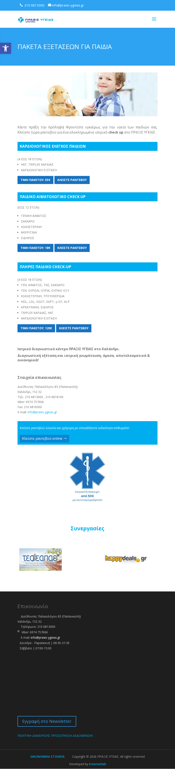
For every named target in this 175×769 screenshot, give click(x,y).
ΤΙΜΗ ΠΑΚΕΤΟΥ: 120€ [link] (36, 328)
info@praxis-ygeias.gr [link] (45, 637)
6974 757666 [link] (35, 402)
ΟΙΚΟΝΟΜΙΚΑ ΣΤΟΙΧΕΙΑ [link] (47, 756)
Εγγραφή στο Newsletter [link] (46, 721)
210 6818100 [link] (54, 397)
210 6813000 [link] (34, 397)
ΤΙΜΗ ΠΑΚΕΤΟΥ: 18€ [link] (35, 248)
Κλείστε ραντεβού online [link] (42, 438)
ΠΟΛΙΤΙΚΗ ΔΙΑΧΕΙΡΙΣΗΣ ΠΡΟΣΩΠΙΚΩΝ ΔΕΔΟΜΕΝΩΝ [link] (55, 736)
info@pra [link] (34, 412)
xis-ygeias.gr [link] (48, 412)
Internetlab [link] (97, 764)
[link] (5, 48)
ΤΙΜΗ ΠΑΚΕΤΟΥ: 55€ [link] (35, 180)
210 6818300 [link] (33, 407)
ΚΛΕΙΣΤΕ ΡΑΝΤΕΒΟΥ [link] (72, 180)
